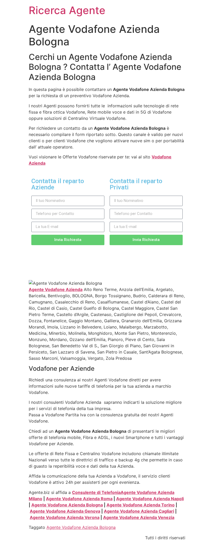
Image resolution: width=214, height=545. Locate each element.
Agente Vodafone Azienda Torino (140, 504)
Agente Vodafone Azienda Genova (65, 511)
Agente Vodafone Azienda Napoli (150, 498)
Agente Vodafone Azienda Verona (64, 517)
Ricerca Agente (67, 10)
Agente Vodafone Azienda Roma (79, 498)
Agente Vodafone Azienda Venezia (138, 517)
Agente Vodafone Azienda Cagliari (139, 511)
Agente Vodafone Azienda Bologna (67, 504)
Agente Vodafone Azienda (55, 289)
